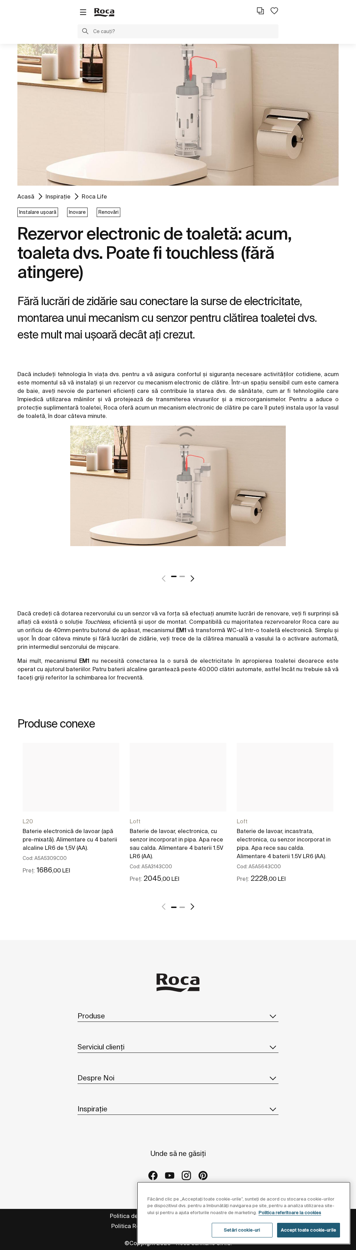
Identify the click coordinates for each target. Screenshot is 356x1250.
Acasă (25, 196)
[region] (243, 1213)
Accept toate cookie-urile (308, 1230)
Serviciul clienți (101, 1047)
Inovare (77, 212)
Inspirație (58, 196)
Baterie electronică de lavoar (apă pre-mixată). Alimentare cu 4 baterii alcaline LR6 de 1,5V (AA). (70, 839)
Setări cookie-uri (242, 1230)
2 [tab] (182, 576)
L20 (28, 821)
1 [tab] (174, 576)
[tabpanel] (178, 494)
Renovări (108, 212)
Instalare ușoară (37, 212)
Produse (91, 1016)
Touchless (97, 622)
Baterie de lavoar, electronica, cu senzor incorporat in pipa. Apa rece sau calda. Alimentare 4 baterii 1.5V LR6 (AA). (176, 843)
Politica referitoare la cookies (290, 1212)
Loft (135, 821)
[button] (85, 32)
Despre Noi (96, 1078)
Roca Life (94, 196)
